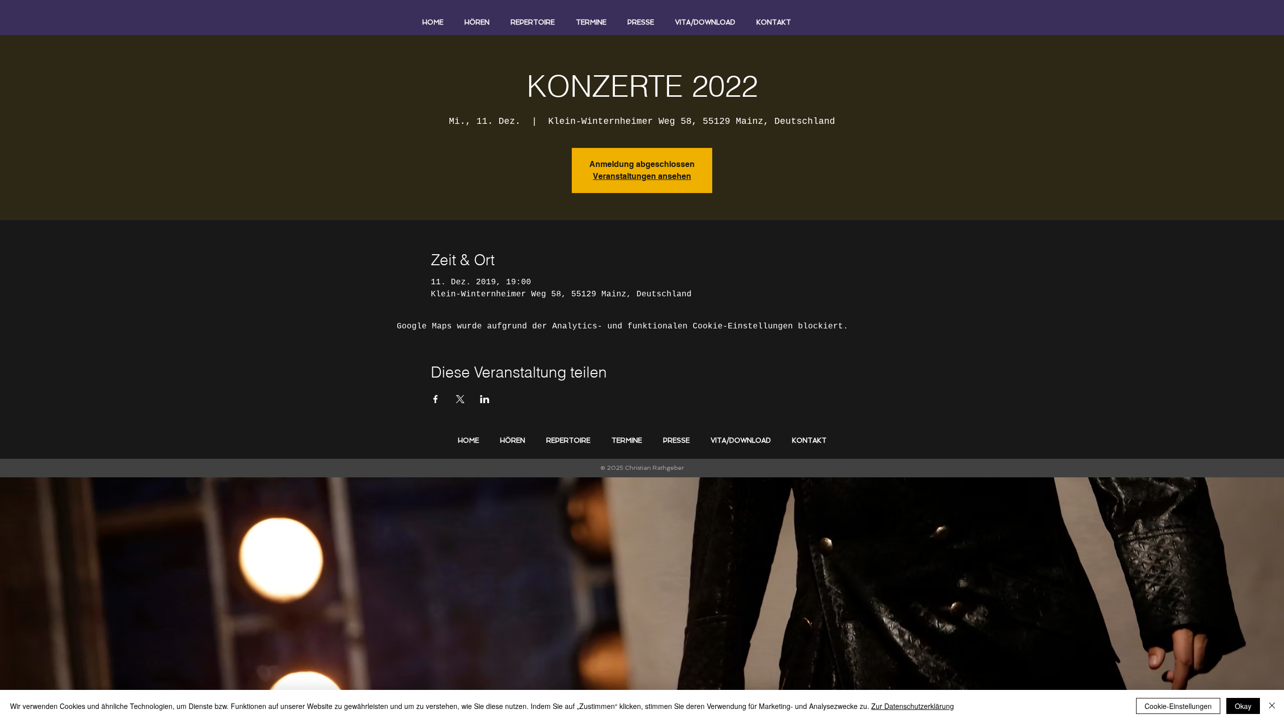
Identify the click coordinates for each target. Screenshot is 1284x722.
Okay (1243, 706)
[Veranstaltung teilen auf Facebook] (435, 399)
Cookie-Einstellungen (1178, 706)
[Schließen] (1272, 706)
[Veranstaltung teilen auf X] (460, 399)
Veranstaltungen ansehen (642, 176)
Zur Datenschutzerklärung (912, 706)
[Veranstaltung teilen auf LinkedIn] (485, 399)
